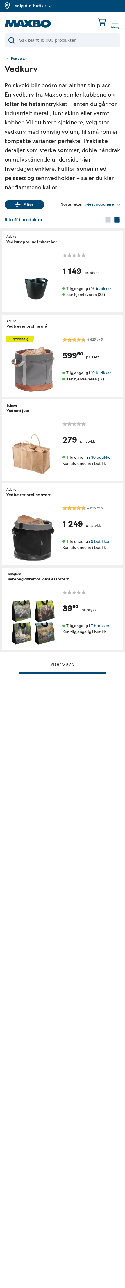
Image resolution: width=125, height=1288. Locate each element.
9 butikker (100, 541)
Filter (28, 204)
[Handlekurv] (102, 22)
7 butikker (100, 625)
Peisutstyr (19, 59)
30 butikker (101, 457)
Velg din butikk (30, 6)
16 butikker (101, 288)
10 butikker (101, 373)
